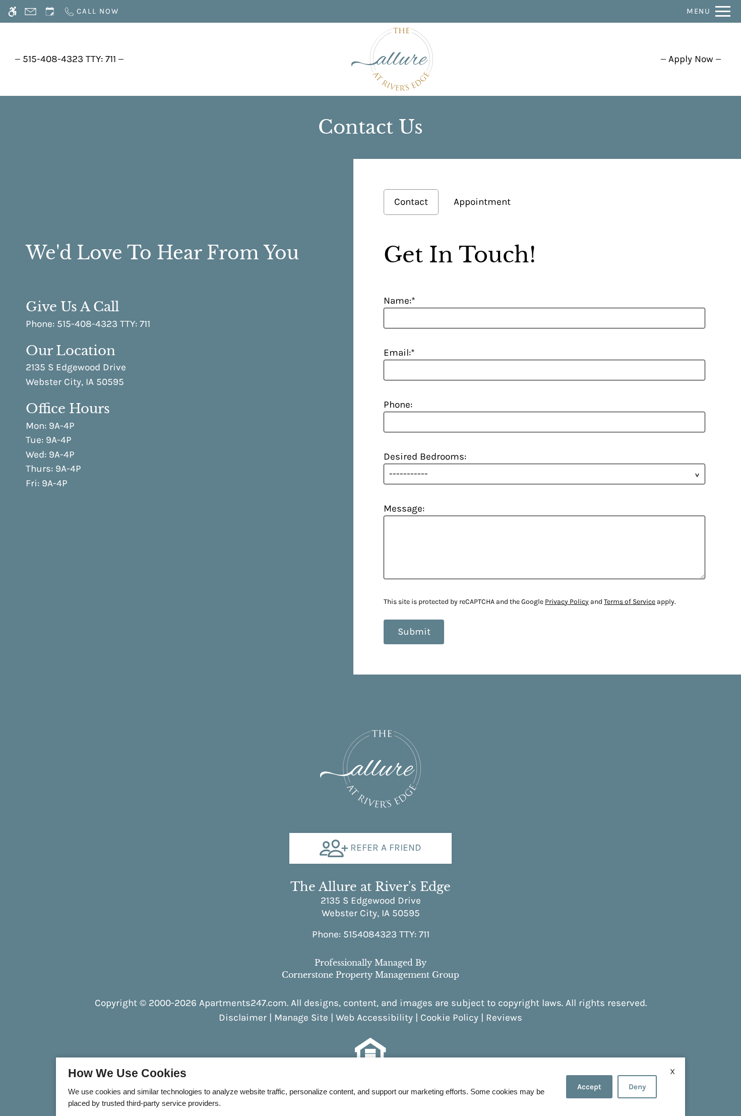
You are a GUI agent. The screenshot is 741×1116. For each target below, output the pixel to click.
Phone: (398, 404)
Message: (404, 508)
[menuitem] (690, 59)
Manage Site (301, 1017)
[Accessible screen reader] (12, 11)
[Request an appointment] (50, 11)
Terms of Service (629, 601)
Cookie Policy (449, 1017)
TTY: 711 (370, 934)
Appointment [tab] (482, 201)
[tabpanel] (547, 439)
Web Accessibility (374, 1017)
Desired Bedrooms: (425, 456)
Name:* (399, 300)
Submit (414, 631)
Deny (637, 1086)
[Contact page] (30, 11)
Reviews (504, 1017)
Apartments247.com (243, 1003)
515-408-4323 (69, 59)
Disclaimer (243, 1017)
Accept (589, 1086)
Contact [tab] (411, 201)
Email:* (399, 352)
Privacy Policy (567, 601)
